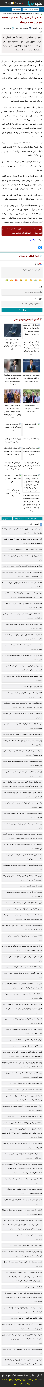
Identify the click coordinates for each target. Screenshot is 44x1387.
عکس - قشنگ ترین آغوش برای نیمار (30, 1318)
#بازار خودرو (16, 9)
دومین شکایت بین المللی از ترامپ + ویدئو (28, 909)
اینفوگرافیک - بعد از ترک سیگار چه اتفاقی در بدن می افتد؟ (23, 713)
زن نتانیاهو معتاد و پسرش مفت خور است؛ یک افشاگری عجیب (31, 408)
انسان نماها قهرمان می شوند (33, 1287)
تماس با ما (32, 1379)
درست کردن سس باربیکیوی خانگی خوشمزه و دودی (25, 956)
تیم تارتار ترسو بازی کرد (34, 686)
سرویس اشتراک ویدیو (17, 1379)
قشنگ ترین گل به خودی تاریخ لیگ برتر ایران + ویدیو (25, 936)
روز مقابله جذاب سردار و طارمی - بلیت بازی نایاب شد (25, 824)
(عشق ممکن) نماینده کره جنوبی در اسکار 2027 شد (26, 734)
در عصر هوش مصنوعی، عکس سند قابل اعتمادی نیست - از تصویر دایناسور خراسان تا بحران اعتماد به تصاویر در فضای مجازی (23, 1297)
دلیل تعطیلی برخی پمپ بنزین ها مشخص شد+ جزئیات (24, 676)
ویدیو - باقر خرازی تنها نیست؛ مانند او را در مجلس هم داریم (23, 1235)
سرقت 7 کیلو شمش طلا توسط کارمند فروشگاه (27, 967)
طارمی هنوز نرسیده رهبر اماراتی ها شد (30, 1245)
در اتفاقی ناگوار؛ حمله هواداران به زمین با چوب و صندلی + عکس (12, 465)
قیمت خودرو (6, 519)
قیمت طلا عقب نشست (31, 438)
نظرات (36, 264)
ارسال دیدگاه (22, 310)
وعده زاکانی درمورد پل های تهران (31, 1046)
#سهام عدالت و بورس (30, 9)
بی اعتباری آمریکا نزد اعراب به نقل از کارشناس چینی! (31, 465)
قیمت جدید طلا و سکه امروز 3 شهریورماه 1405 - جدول (24, 1349)
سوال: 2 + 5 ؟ (36, 298)
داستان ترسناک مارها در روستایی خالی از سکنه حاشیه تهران (23, 865)
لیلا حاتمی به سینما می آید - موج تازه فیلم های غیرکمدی (24, 1179)
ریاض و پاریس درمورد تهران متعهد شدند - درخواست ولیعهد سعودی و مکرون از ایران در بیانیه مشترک (12, 411)
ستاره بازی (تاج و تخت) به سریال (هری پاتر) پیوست (25, 555)
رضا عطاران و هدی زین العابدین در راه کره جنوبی (26, 1122)
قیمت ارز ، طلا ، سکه (33, 519)
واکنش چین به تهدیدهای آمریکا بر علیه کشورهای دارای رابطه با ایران (31, 378)
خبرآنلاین (33, 239)
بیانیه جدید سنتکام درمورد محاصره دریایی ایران (13, 493)
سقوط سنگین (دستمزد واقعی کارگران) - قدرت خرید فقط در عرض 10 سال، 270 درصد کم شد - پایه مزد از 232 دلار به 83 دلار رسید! (22, 1133)
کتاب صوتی (18, 1383)
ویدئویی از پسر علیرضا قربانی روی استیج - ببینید (26, 566)
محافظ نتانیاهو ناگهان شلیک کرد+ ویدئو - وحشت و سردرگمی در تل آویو (12, 344)
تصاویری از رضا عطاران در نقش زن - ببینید (28, 1089)
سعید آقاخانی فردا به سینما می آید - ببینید (28, 549)
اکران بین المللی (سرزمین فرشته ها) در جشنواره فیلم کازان (23, 1199)
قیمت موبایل (18, 519)
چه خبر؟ (18, 3)
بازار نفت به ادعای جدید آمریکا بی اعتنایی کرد (12, 440)
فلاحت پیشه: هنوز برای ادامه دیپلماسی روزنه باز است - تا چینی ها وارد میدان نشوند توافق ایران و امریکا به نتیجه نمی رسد (31, 503)
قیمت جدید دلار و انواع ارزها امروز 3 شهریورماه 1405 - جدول (23, 1262)
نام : (40, 287)
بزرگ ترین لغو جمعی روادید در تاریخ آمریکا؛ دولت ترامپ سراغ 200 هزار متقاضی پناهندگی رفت (31, 348)
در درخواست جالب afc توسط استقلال (30, 1040)
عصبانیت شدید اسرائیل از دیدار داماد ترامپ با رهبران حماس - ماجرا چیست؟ (12, 380)
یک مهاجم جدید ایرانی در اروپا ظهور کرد (29, 1083)
